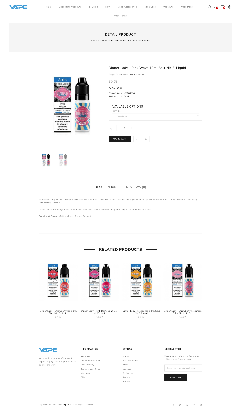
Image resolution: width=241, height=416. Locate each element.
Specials (127, 369)
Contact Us (128, 373)
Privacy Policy (87, 364)
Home (94, 40)
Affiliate (127, 364)
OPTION (117, 111)
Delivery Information (91, 360)
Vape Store (68, 404)
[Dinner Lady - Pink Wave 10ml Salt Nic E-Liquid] (46, 160)
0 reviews (123, 74)
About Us (85, 356)
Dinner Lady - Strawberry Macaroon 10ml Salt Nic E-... (183, 312)
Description (106, 187)
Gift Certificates (130, 360)
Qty (110, 128)
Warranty (85, 373)
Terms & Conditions (90, 369)
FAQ (83, 377)
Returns (126, 377)
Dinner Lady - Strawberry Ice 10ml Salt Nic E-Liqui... (58, 312)
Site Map (127, 381)
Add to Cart (119, 139)
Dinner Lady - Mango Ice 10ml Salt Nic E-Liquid (141, 312)
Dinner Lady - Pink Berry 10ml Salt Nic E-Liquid (100, 312)
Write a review (137, 74)
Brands (126, 356)
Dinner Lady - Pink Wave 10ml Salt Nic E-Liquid (125, 40)
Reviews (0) (136, 187)
